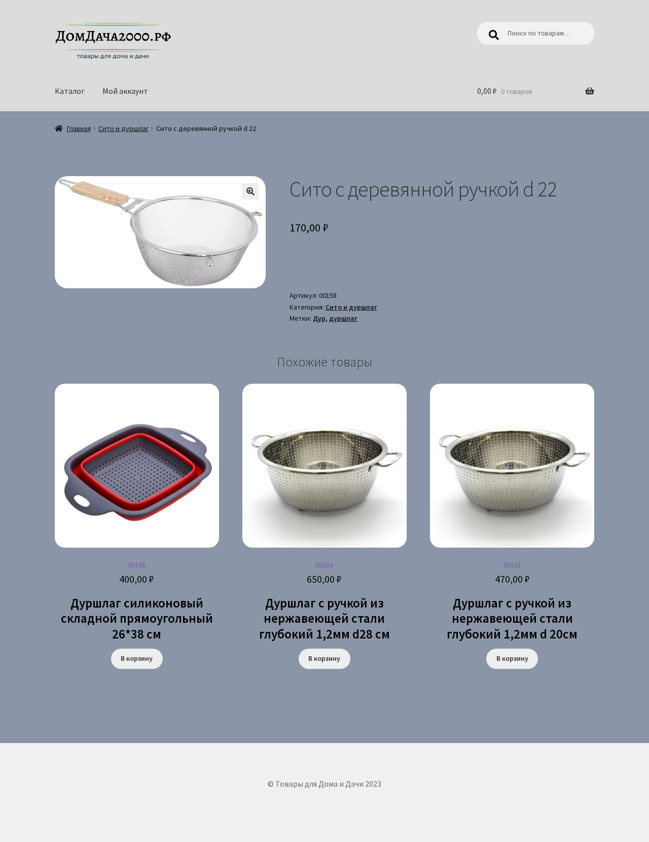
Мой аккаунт (125, 91)
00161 (512, 601)
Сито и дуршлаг (123, 128)
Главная (79, 128)
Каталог (70, 91)
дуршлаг (343, 318)
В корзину (137, 658)
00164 (324, 601)
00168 (137, 601)
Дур (319, 318)
